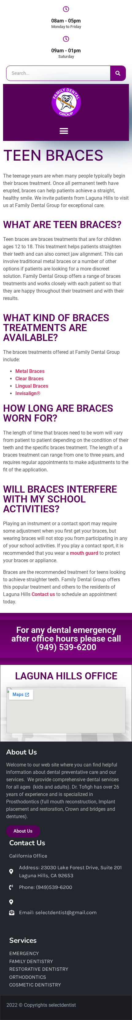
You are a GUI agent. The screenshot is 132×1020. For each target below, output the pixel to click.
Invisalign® (28, 393)
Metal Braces (30, 371)
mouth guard (84, 553)
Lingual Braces (31, 386)
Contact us (43, 594)
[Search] (118, 73)
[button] (64, 131)
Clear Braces (29, 379)
